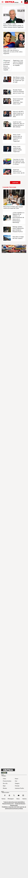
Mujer (4, 786)
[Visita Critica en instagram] (23, 795)
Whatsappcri (11, 798)
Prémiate (17, 786)
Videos (18, 798)
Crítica (4, 778)
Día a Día (5, 783)
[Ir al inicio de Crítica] (12, 2)
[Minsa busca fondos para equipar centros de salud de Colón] (14, 197)
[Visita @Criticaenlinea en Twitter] (9, 795)
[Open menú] (2, 2)
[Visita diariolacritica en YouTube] (18, 795)
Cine (16, 781)
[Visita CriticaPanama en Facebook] (5, 795)
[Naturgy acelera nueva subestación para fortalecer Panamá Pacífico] (7, 229)
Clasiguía (17, 783)
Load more (15, 182)
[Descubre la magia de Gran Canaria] (7, 237)
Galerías (24, 798)
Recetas (5, 788)
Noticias (3, 798)
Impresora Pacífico (19, 788)
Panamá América (7, 781)
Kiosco (16, 778)
